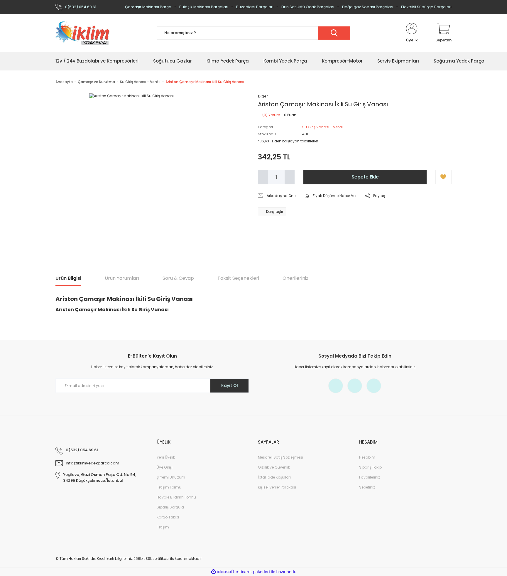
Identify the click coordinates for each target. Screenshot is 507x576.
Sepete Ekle (365, 177)
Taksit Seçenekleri (238, 278)
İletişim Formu (169, 487)
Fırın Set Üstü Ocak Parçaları (307, 7)
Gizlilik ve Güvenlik (274, 467)
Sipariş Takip (370, 467)
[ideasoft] (222, 572)
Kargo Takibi (168, 517)
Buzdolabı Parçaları (254, 7)
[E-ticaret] (253, 572)
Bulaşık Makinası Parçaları (203, 7)
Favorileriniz (369, 477)
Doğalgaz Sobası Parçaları (367, 7)
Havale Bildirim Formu (176, 497)
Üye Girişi (165, 467)
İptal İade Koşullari (274, 477)
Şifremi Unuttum (171, 477)
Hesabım (367, 457)
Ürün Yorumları (122, 278)
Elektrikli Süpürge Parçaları (426, 7)
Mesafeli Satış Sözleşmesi (280, 457)
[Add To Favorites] (443, 177)
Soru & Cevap (178, 278)
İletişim (163, 527)
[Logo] (82, 33)
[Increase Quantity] (290, 177)
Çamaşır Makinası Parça (148, 7)
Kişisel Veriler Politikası (277, 487)
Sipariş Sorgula (170, 507)
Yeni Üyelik (166, 457)
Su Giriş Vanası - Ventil (322, 126)
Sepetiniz (367, 487)
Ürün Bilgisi (68, 278)
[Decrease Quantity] (263, 177)
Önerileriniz (295, 278)
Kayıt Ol (229, 385)
